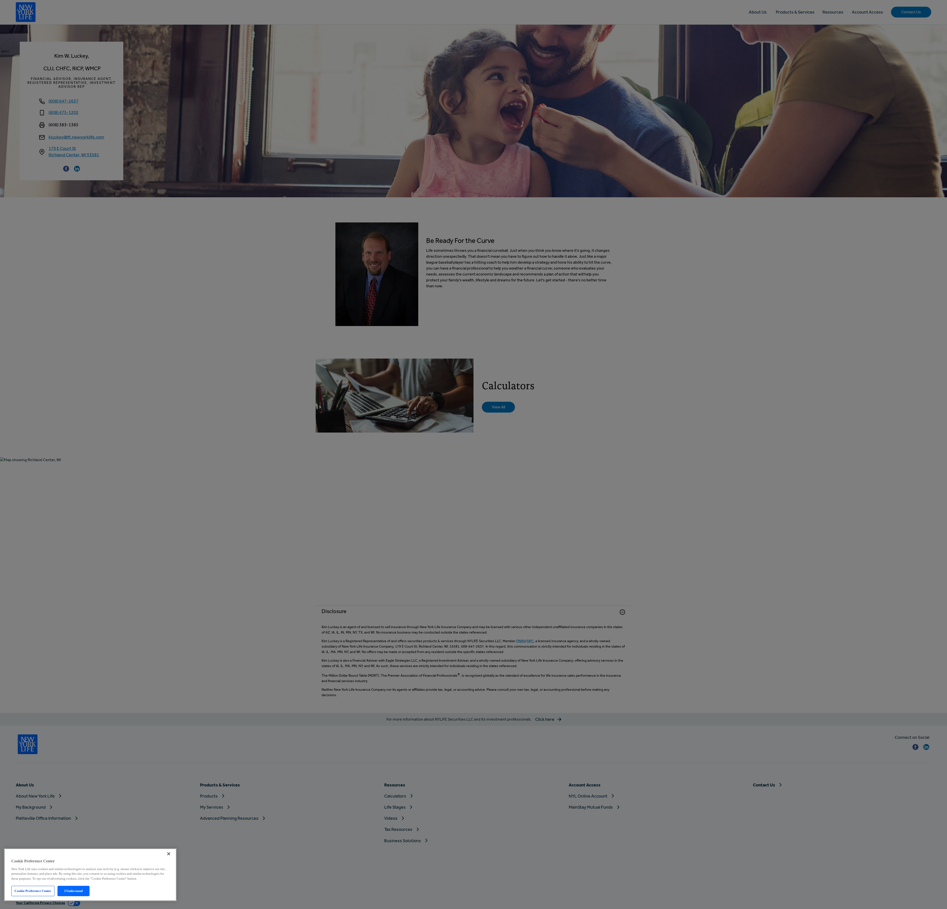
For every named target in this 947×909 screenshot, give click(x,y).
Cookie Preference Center (33, 891)
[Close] (168, 853)
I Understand (73, 891)
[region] (90, 874)
